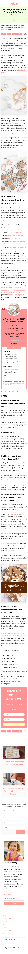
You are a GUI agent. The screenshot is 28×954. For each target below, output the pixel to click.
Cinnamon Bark (6, 534)
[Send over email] (19, 34)
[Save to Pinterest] (14, 34)
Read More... (8, 894)
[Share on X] (9, 34)
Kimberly (15, 14)
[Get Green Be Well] (14, 3)
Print (14, 347)
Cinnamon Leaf (11, 543)
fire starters (11, 123)
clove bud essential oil (15, 235)
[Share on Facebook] (3, 34)
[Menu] (3, 3)
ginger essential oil (15, 232)
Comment (20, 832)
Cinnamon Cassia (16, 514)
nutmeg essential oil (15, 238)
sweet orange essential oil (17, 247)
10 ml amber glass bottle (11, 633)
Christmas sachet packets (15, 295)
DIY (2, 737)
